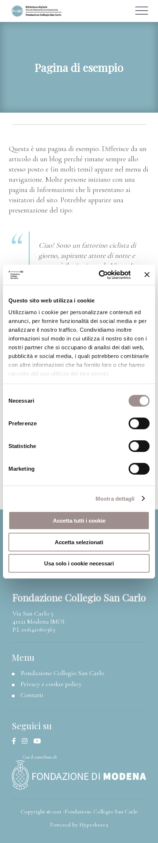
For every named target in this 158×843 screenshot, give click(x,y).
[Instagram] (27, 741)
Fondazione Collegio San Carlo (62, 673)
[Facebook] (17, 741)
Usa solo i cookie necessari (79, 563)
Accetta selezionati (79, 542)
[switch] (139, 423)
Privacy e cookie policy (51, 684)
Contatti (32, 695)
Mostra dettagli (115, 498)
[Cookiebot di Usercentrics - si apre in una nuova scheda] (99, 274)
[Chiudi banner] (147, 274)
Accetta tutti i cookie (79, 521)
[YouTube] (40, 741)
